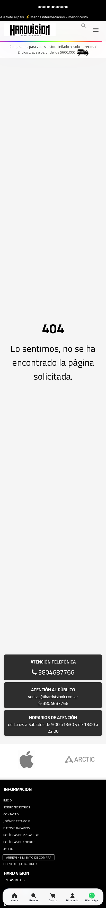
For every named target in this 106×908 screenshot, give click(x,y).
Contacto (11, 814)
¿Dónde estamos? (16, 821)
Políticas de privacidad (21, 835)
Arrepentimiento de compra (28, 857)
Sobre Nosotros (16, 807)
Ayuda (8, 849)
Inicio (7, 800)
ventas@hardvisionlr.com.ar (53, 697)
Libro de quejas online (21, 864)
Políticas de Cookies (19, 842)
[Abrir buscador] (83, 27)
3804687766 (55, 672)
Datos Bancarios (16, 828)
